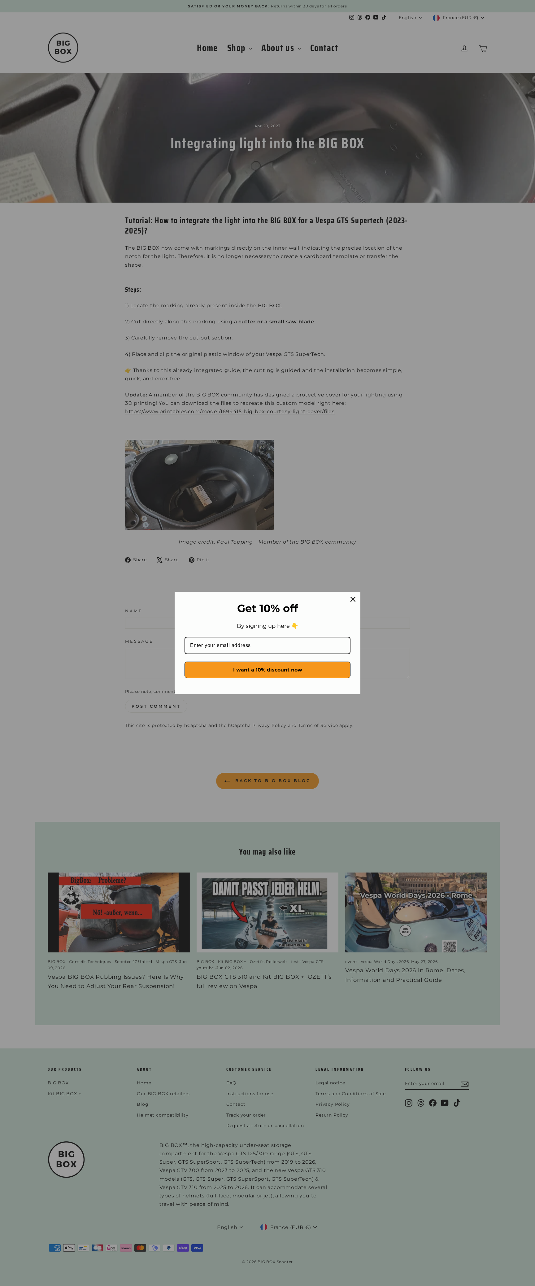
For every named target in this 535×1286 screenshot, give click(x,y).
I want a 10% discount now (267, 670)
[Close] (353, 599)
